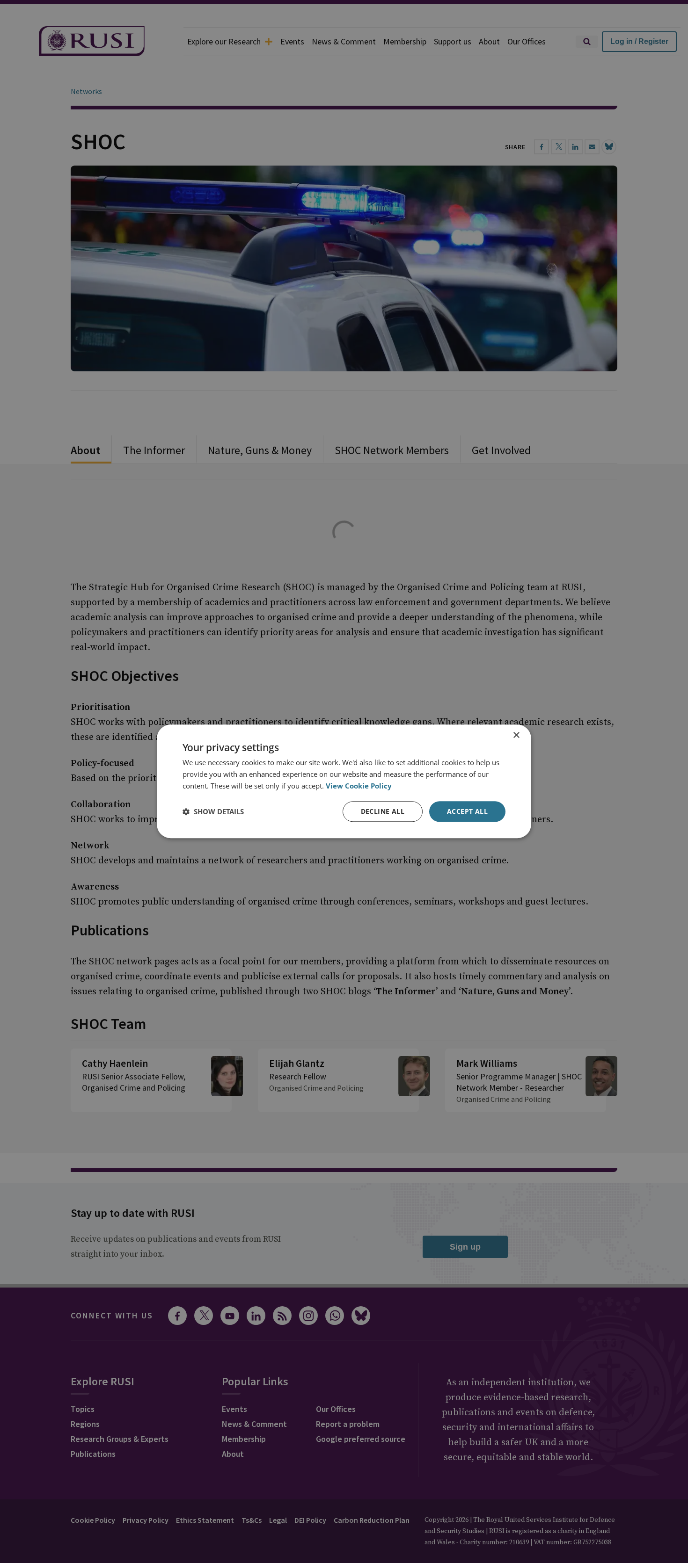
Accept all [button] (467, 811)
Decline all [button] (382, 811)
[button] (213, 811)
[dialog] (344, 781)
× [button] (516, 735)
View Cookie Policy (359, 785)
